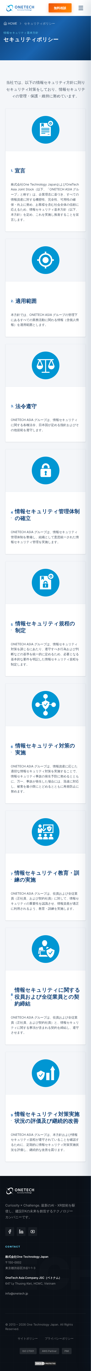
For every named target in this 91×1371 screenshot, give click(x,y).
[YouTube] (32, 1231)
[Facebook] (9, 1231)
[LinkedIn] (21, 1231)
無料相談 (60, 8)
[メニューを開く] (81, 8)
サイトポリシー (28, 1338)
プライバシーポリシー (59, 1338)
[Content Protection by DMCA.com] (45, 1363)
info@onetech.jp (16, 1293)
